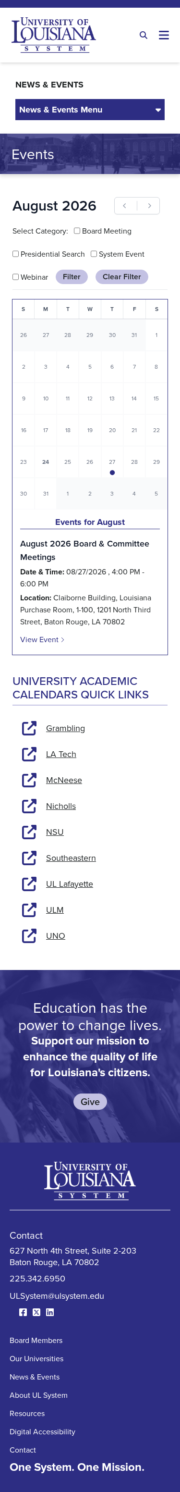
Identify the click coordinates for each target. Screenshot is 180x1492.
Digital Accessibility (42, 1431)
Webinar (34, 277)
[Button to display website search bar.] (143, 35)
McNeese (64, 780)
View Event (40, 639)
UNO (55, 936)
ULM (55, 910)
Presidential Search (53, 254)
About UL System (39, 1395)
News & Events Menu (60, 109)
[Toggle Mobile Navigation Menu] (163, 35)
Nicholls (61, 806)
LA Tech (61, 754)
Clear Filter (122, 276)
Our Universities (36, 1358)
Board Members (36, 1340)
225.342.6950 (37, 1278)
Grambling (65, 728)
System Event (121, 254)
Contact (23, 1449)
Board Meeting (107, 230)
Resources (27, 1413)
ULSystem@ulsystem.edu (57, 1296)
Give (90, 1101)
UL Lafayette (69, 884)
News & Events (35, 1376)
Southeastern (71, 858)
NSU (55, 832)
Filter (72, 276)
